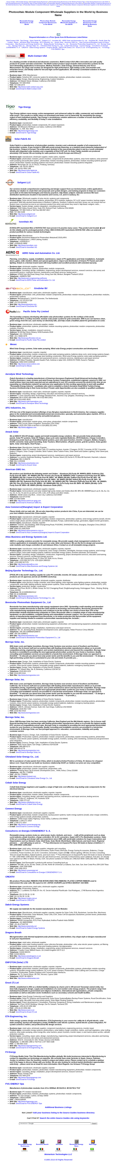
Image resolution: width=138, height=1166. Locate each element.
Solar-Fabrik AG (35, 40)
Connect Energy (85, 46)
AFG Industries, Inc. (46, 42)
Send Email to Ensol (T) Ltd (26, 1012)
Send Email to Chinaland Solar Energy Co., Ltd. (34, 778)
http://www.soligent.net (26, 214)
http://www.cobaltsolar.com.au (29, 802)
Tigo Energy (24, 40)
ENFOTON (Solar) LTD (67, 47)
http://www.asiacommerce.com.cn (30, 530)
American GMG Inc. (71, 42)
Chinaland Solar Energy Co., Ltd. (52, 46)
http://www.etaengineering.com (29, 1046)
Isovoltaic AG (56, 40)
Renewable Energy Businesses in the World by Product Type (67, 2)
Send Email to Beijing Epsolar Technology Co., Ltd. (35, 598)
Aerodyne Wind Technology (29, 42)
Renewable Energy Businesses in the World (26, 22)
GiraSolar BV (93, 40)
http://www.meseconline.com (29, 364)
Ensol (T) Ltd (80, 47)
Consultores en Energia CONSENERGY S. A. (28, 831)
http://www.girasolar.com (27, 304)
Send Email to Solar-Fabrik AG (27, 172)
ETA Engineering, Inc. (93, 47)
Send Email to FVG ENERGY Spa (29, 1103)
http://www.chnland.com (27, 776)
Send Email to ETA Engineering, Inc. (30, 1048)
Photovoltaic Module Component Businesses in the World (65, 3)
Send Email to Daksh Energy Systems (30, 928)
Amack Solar (59, 42)
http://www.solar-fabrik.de (27, 170)
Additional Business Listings (58, 1107)
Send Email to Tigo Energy (26, 133)
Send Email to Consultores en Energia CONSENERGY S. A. (39, 872)
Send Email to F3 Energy (25, 1079)
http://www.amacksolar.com (28, 463)
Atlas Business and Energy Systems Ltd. (29, 44)
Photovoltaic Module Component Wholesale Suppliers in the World (43, 5)
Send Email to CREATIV (25, 900)
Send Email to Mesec (24, 366)
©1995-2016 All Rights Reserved (58, 1160)
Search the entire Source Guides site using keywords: (64, 1118)
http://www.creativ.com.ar (27, 898)
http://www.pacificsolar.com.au (29, 338)
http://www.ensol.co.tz (26, 1010)
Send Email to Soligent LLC (26, 216)
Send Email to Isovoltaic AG (26, 247)
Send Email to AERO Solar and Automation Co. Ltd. (35, 280)
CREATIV (25, 47)
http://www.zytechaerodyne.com (30, 401)
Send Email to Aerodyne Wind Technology (32, 403)
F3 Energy (105, 47)
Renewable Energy (22, 2)
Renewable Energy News (76, 1145)
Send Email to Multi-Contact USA (28, 89)
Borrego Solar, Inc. (18, 46)
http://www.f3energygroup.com (29, 1077)
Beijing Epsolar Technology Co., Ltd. (56, 44)
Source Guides (10, 2)
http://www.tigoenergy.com (28, 131)
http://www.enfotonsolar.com (28, 978)
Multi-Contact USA (12, 40)
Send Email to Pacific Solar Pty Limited (31, 340)
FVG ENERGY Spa (57, 49)
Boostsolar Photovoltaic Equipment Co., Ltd (85, 44)
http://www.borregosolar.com (28, 675)
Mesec (16, 42)
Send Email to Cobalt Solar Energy (29, 804)
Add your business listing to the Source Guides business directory (64, 1113)
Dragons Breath (52, 47)
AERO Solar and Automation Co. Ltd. (74, 40)
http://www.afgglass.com (27, 427)
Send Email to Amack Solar (26, 465)
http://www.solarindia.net (27, 926)
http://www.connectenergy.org (29, 824)
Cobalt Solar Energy (71, 46)
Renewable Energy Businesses (39, 2)
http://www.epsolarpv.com (27, 596)
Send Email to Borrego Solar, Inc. (28, 752)
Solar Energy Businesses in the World (97, 2)
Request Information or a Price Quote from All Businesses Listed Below (58, 37)
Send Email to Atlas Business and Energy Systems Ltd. (37, 566)
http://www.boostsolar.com (28, 636)
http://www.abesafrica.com (28, 564)
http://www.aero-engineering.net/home (32, 278)
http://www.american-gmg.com (29, 501)
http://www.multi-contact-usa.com (30, 87)
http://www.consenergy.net (28, 870)
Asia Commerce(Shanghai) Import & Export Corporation (34, 507)
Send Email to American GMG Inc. (29, 503)
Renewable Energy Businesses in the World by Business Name (90, 23)
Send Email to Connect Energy (27, 826)
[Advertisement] (44, 96)
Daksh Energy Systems (37, 47)
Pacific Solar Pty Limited (36, 311)
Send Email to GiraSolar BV (26, 306)
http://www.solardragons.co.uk (29, 956)
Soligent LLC (46, 40)
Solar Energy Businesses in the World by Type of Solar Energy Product (26, 3)
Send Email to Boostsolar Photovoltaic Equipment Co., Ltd (38, 637)
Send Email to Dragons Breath (27, 958)
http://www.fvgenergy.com (27, 1101)
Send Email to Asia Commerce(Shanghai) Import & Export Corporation (42, 532)
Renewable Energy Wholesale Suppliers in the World (68, 22)
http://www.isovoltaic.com (27, 245)
